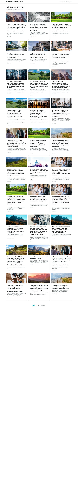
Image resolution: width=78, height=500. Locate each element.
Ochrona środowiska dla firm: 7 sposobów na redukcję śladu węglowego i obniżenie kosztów (60, 287)
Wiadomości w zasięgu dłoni (14, 1)
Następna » (43, 305)
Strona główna (69, 1)
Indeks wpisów (62, 1)
